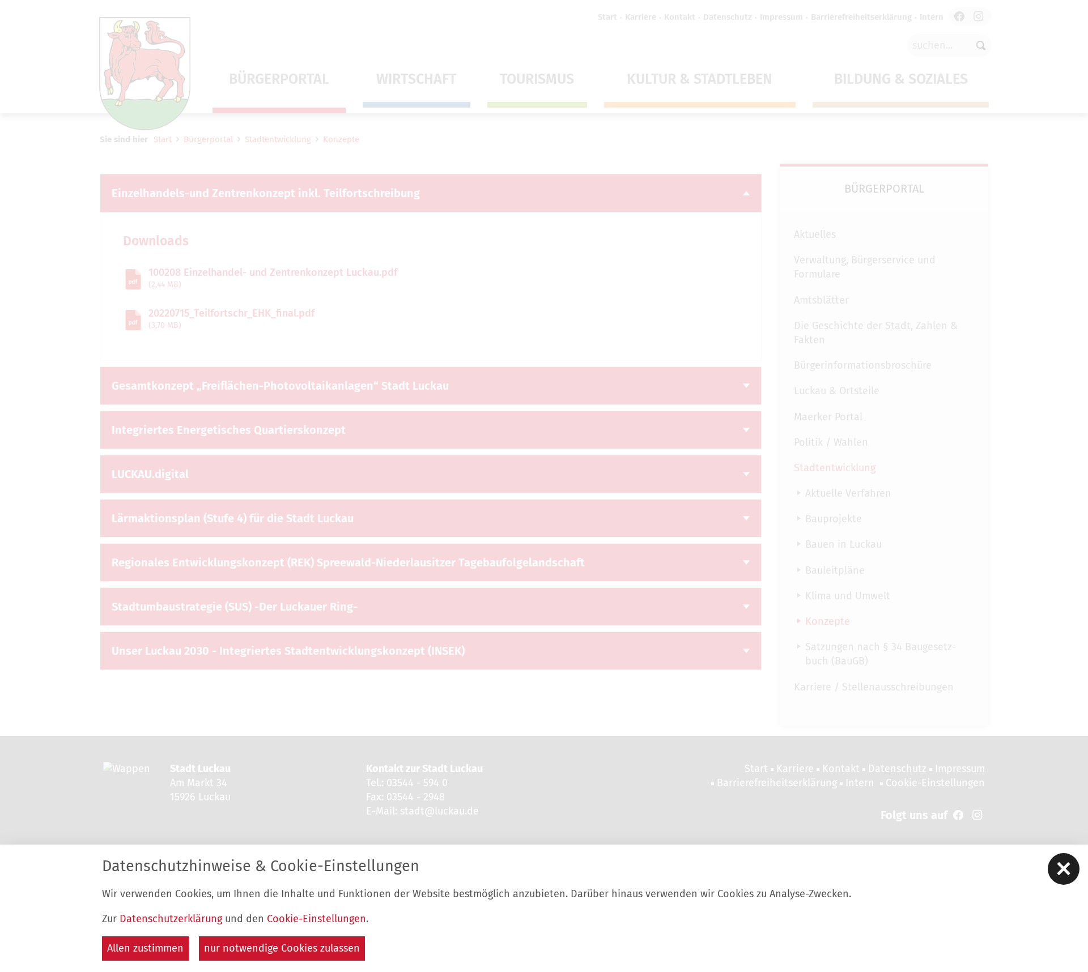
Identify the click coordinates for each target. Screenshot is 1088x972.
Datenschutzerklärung (171, 919)
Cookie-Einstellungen (316, 919)
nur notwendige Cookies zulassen (282, 948)
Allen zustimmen (145, 948)
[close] (1064, 869)
